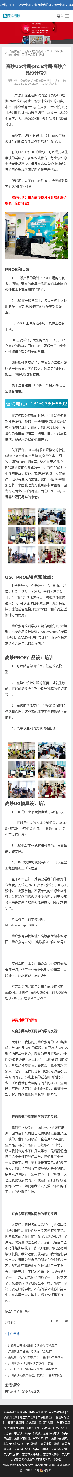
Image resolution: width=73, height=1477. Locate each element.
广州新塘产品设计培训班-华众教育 (30, 1351)
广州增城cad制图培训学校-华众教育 (31, 1363)
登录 (36, 1391)
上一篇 (54, 1321)
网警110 (48, 1470)
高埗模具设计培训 (41, 80)
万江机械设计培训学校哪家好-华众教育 (32, 1369)
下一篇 (63, 1321)
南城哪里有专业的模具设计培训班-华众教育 (35, 1357)
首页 (26, 51)
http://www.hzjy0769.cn (21, 925)
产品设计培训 (22, 1311)
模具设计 (38, 51)
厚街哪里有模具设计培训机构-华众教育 (32, 1345)
